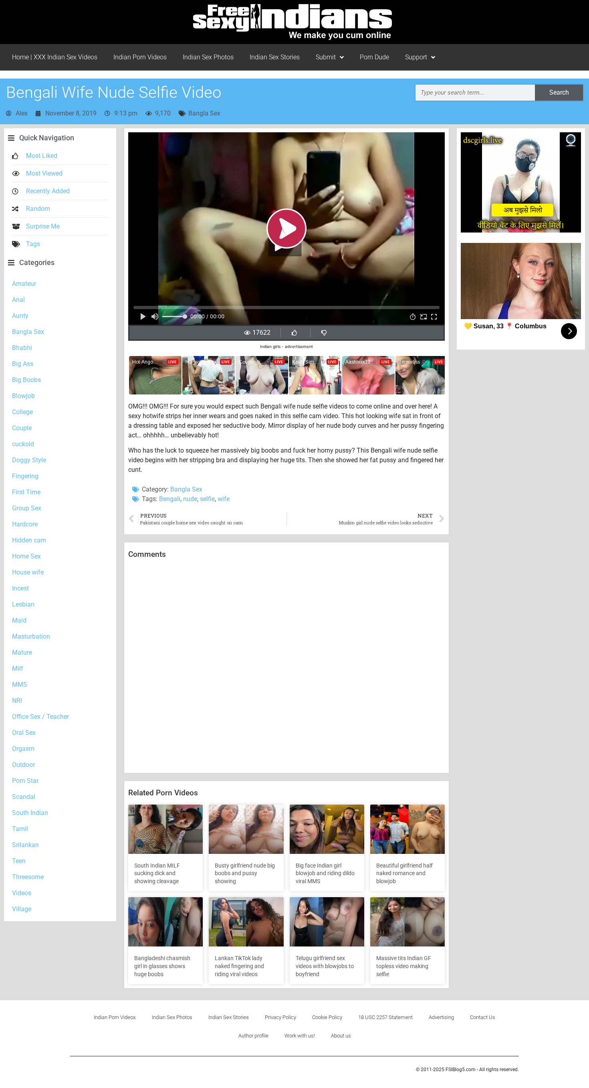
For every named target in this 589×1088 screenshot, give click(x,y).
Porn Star (25, 781)
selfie (207, 499)
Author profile (253, 1036)
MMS (19, 684)
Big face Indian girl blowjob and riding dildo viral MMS (325, 873)
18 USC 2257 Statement (385, 1017)
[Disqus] (286, 666)
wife (224, 499)
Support (416, 57)
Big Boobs (26, 380)
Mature (22, 652)
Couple (22, 428)
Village (21, 909)
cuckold (23, 444)
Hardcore (25, 524)
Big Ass (22, 364)
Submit (326, 57)
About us (341, 1036)
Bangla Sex (204, 113)
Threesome (28, 877)
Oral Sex (24, 732)
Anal (18, 299)
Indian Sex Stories (275, 57)
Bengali (169, 499)
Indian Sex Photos (208, 57)
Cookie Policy (327, 1017)
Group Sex (26, 508)
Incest (20, 588)
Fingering (25, 476)
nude (190, 499)
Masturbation (31, 636)
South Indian (30, 813)
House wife (28, 572)
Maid (19, 620)
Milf (17, 668)
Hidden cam (29, 540)
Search (559, 92)
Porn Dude (374, 57)
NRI (17, 700)
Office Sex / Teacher (40, 716)
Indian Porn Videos (140, 57)
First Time (26, 492)
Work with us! (299, 1036)
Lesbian (23, 604)
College (22, 412)
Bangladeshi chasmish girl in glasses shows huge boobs (162, 966)
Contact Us (482, 1017)
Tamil (20, 829)
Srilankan (25, 845)
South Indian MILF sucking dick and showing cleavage (157, 873)
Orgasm (23, 748)
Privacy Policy (280, 1017)
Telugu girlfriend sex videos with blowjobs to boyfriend (325, 966)
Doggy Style (29, 460)
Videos (21, 893)
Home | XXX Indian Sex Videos (54, 57)
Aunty (20, 316)
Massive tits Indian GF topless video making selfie (403, 966)
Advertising (441, 1017)
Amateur (24, 283)
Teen (19, 861)
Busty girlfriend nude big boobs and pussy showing (245, 873)
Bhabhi (22, 348)
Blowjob (23, 396)
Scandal (23, 797)
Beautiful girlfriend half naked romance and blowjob (404, 873)
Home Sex (26, 556)
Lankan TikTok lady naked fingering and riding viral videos (239, 966)
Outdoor (23, 764)
